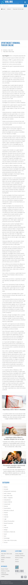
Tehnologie (7, 538)
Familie (6, 512)
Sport (5, 534)
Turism (5, 542)
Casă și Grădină (8, 502)
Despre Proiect (4, 569)
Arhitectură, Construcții (10, 491)
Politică (6, 527)
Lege (5, 519)
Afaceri (6, 487)
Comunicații (7, 504)
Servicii (16, 559)
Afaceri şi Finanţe (19, 557)
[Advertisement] (14, 25)
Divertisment (7, 508)
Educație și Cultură (9, 510)
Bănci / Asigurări (8, 497)
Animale (6, 489)
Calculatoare (7, 500)
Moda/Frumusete (8, 523)
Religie (5, 529)
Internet (6, 517)
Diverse (6, 506)
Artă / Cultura (7, 493)
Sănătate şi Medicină (20, 555)
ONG (5, 525)
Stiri (5, 536)
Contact (2, 576)
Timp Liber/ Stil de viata (8, 51)
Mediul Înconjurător (9, 521)
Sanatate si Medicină (9, 532)
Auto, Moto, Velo (8, 495)
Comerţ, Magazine (19, 553)
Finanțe (6, 514)
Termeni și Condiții (5, 571)
